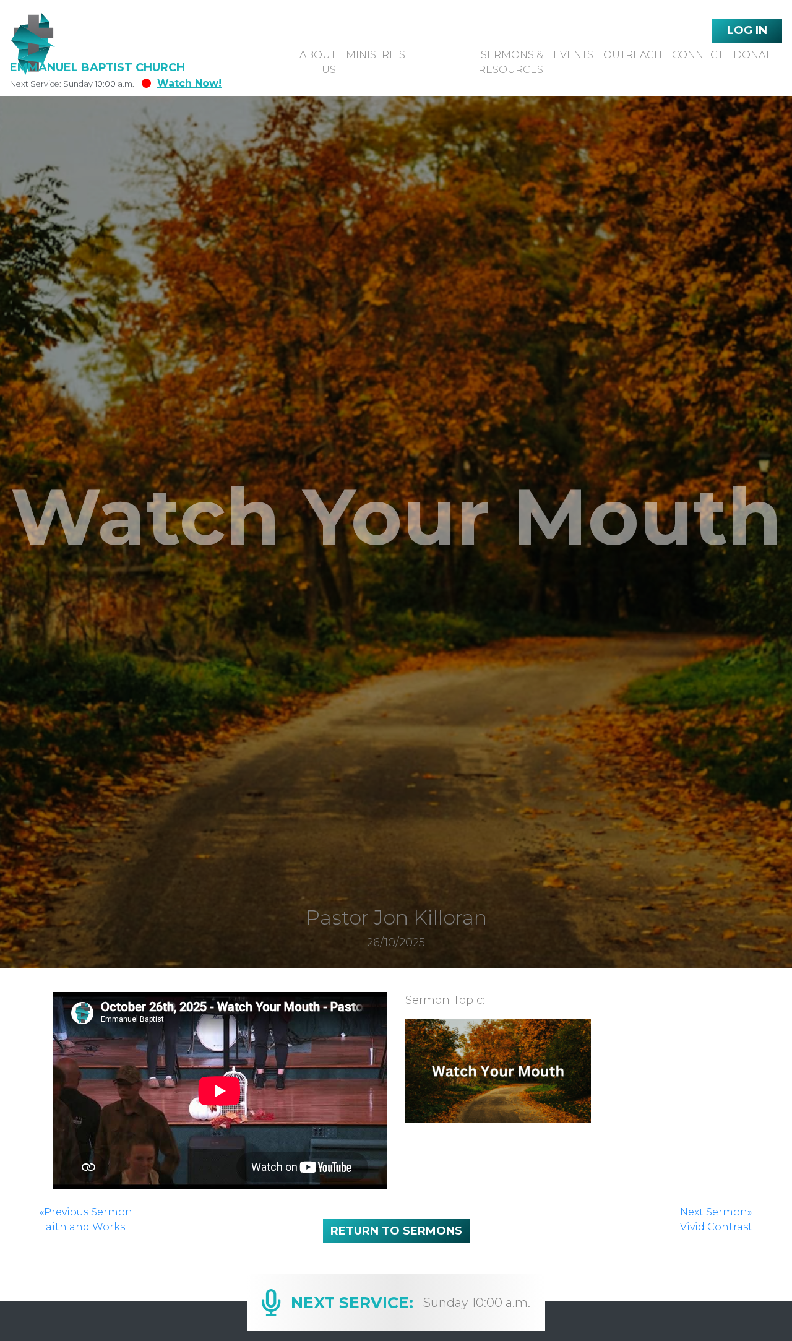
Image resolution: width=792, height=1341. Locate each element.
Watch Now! (189, 83)
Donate (755, 55)
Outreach (632, 55)
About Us (317, 62)
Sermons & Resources (510, 62)
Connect (697, 55)
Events (573, 55)
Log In (747, 30)
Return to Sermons (396, 1231)
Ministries (375, 55)
